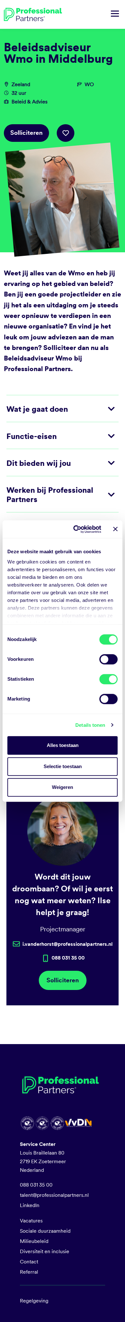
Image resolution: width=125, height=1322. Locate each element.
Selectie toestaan (63, 766)
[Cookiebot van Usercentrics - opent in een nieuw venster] (75, 529)
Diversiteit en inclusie (44, 1251)
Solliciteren (26, 132)
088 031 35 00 (36, 1185)
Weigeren (62, 787)
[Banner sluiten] (115, 529)
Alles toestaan (63, 745)
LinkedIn (29, 1205)
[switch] (108, 659)
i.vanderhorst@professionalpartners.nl (67, 944)
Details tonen (90, 725)
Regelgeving (34, 1301)
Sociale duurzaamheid (45, 1231)
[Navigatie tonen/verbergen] (115, 14)
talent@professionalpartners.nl (54, 1195)
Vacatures (31, 1221)
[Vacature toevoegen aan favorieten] (65, 133)
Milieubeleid (34, 1241)
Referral (29, 1272)
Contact (29, 1262)
